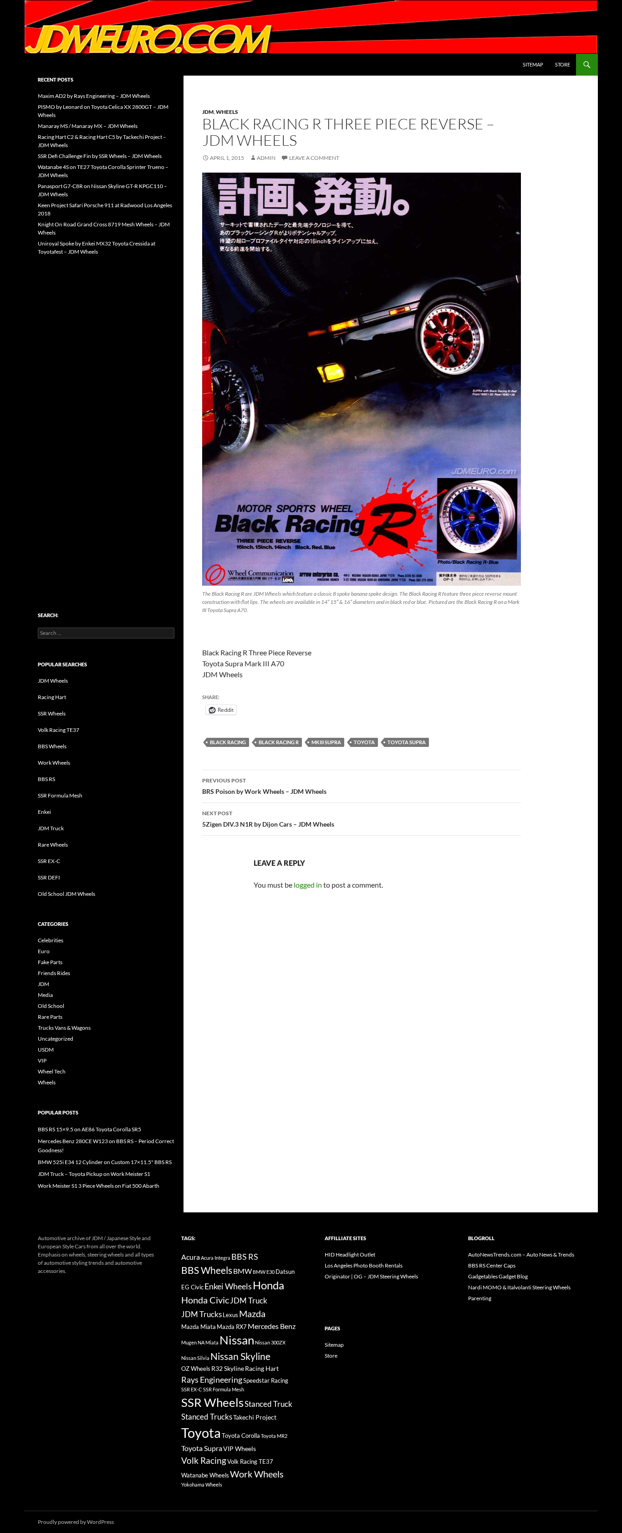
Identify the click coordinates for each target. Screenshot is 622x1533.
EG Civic (192, 1287)
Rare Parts (50, 1016)
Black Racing (228, 742)
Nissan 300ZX (270, 1342)
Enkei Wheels (228, 1286)
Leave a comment (314, 157)
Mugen (189, 1342)
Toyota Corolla (241, 1435)
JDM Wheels (53, 680)
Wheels (227, 111)
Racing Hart (52, 697)
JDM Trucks (201, 1314)
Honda (268, 1285)
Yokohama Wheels (201, 1484)
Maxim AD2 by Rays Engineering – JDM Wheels (94, 95)
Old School (51, 1005)
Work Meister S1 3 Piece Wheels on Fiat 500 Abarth (98, 1185)
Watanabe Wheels (205, 1475)
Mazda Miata (198, 1326)
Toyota (364, 742)
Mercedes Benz (272, 1326)
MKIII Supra (326, 742)
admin (266, 157)
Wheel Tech (52, 1071)
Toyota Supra (406, 742)
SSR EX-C (49, 861)
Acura (190, 1257)
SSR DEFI (49, 877)
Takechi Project (254, 1417)
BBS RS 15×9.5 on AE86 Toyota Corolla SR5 (89, 1129)
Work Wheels (54, 762)
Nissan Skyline (240, 1356)
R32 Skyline (227, 1368)
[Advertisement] (106, 414)
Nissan (236, 1340)
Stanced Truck (268, 1404)
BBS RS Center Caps (491, 1265)
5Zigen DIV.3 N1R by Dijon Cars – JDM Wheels (268, 819)
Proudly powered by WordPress (76, 1521)
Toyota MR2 (274, 1436)
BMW (242, 1271)
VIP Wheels (239, 1448)
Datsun (285, 1271)
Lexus (230, 1314)
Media (45, 994)
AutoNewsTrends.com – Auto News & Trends (521, 1254)
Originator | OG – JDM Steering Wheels (371, 1276)
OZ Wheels (195, 1368)
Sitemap (533, 64)
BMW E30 (264, 1272)
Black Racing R (279, 742)
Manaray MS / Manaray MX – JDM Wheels (88, 126)
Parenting (479, 1298)
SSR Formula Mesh (60, 795)
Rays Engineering (211, 1380)
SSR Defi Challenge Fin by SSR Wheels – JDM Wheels (100, 156)
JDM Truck (51, 828)
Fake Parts (50, 962)
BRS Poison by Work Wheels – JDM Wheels (264, 786)
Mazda (252, 1313)
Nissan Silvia (195, 1358)
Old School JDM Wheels (66, 893)
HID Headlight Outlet (350, 1254)
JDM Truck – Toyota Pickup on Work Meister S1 (94, 1173)
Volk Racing (203, 1460)
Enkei (44, 811)
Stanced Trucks (206, 1416)
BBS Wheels (52, 746)
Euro (44, 951)
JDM (208, 111)
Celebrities (50, 940)
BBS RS (46, 779)
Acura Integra (215, 1258)
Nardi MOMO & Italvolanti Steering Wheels (519, 1287)
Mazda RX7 (232, 1326)
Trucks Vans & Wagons (64, 1027)
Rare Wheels (53, 844)
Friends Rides (54, 973)
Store (562, 64)
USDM (46, 1049)
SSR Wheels (52, 713)
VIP (42, 1060)
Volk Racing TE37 (58, 729)
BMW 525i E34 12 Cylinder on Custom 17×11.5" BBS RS (105, 1162)
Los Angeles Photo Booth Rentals (364, 1265)
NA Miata (208, 1342)
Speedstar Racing (265, 1380)
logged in (308, 884)
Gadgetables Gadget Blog (498, 1276)
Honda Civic (205, 1299)
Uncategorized (55, 1038)
